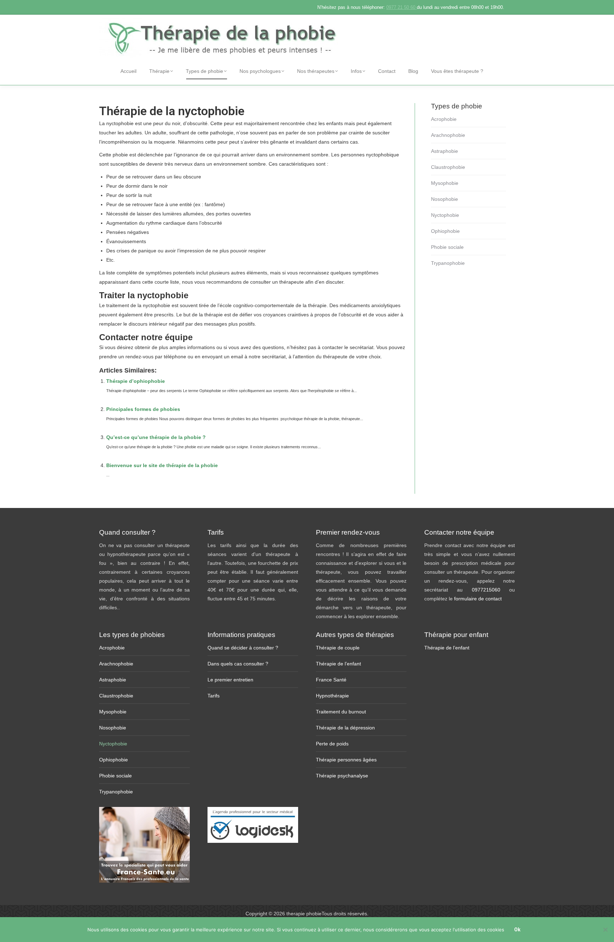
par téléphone (170, 356)
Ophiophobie (445, 231)
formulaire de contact (478, 598)
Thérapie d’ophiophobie (135, 381)
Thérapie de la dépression (345, 727)
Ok (517, 929)
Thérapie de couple (338, 648)
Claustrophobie (448, 167)
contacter (332, 347)
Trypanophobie (448, 263)
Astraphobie (444, 151)
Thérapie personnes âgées (346, 759)
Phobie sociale (447, 247)
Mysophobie (444, 183)
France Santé (331, 680)
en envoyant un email (219, 356)
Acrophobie (444, 119)
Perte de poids (332, 743)
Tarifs (214, 696)
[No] (605, 929)
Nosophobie (444, 199)
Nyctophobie (445, 215)
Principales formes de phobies (143, 409)
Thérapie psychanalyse (342, 775)
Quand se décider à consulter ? (243, 648)
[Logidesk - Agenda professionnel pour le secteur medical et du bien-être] (253, 841)
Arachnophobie (448, 135)
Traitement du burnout (341, 711)
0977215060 (490, 590)
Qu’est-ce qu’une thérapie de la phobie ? (156, 437)
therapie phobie (304, 913)
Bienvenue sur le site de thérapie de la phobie (162, 465)
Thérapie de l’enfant (338, 664)
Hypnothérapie (332, 696)
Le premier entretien (230, 680)
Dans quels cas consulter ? (238, 664)
